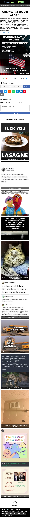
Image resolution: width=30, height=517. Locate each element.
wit (23, 5)
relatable (11, 5)
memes (7, 5)
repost (14, 5)
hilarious (17, 5)
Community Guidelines (6, 515)
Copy (26, 86)
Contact (25, 511)
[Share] (26, 78)
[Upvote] (3, 78)
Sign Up (21, 2)
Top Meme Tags (15, 511)
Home (2, 8)
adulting (21, 5)
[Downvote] (7, 78)
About (21, 511)
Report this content (5, 33)
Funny (7, 8)
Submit (16, 113)
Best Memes (5, 511)
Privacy (2, 513)
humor (4, 5)
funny (2, 5)
